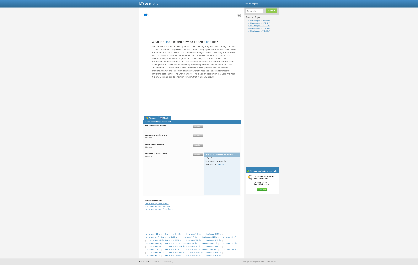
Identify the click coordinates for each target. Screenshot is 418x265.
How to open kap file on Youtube (157, 204)
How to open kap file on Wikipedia (157, 206)
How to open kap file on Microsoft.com (159, 209)
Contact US (157, 262)
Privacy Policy (168, 262)
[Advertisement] (263, 65)
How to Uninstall (144, 262)
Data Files (220, 164)
